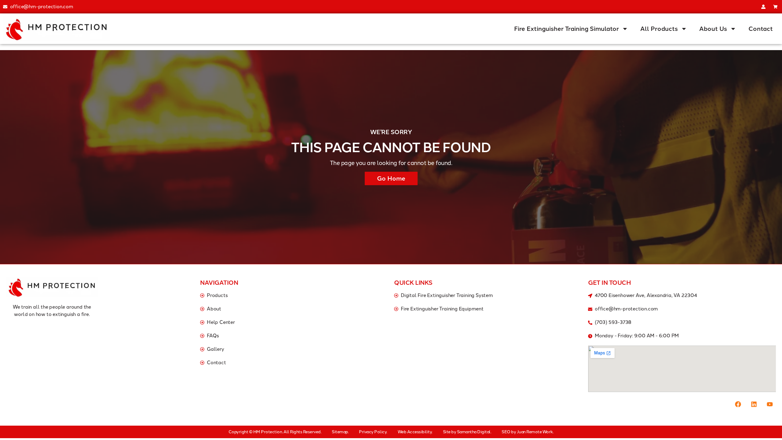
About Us (713, 28)
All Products (659, 28)
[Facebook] (738, 404)
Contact (760, 28)
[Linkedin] (754, 404)
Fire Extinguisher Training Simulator (566, 28)
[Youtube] (770, 404)
